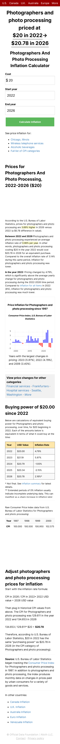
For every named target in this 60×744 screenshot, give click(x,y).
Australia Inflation (20, 712)
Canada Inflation (20, 701)
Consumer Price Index (41, 662)
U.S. (4, 3)
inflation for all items (31, 285)
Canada (13, 3)
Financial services (18, 386)
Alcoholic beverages (22, 147)
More (55, 3)
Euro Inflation (18, 717)
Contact (21, 738)
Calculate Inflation (30, 122)
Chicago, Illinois (20, 139)
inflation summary (31, 483)
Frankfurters (41, 386)
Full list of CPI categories (25, 150)
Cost (8, 74)
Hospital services (18, 390)
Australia (33, 3)
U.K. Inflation (17, 706)
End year (10, 104)
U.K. (23, 3)
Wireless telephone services (27, 143)
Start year (11, 89)
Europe (45, 3)
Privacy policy (36, 738)
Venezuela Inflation (21, 722)
